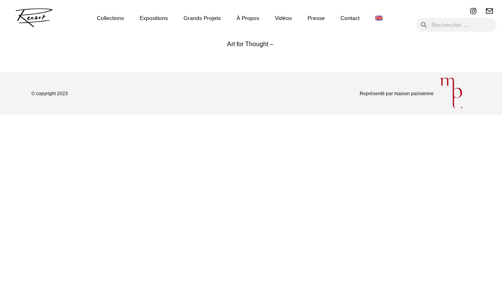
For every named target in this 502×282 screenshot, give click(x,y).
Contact (350, 18)
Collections (110, 18)
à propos (247, 18)
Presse (316, 18)
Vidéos (283, 18)
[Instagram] (473, 11)
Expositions (154, 18)
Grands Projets (202, 18)
